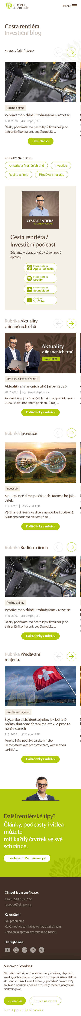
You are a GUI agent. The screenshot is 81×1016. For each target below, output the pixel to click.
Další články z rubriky (40, 412)
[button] (58, 52)
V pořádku (15, 1001)
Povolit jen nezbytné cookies (23, 1010)
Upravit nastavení (45, 1001)
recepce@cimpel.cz (18, 904)
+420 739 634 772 (18, 899)
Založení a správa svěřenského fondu (30, 932)
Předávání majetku (51, 174)
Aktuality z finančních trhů (26, 165)
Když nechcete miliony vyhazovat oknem (33, 926)
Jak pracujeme (14, 921)
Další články (40, 140)
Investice (61, 165)
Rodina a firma (18, 174)
